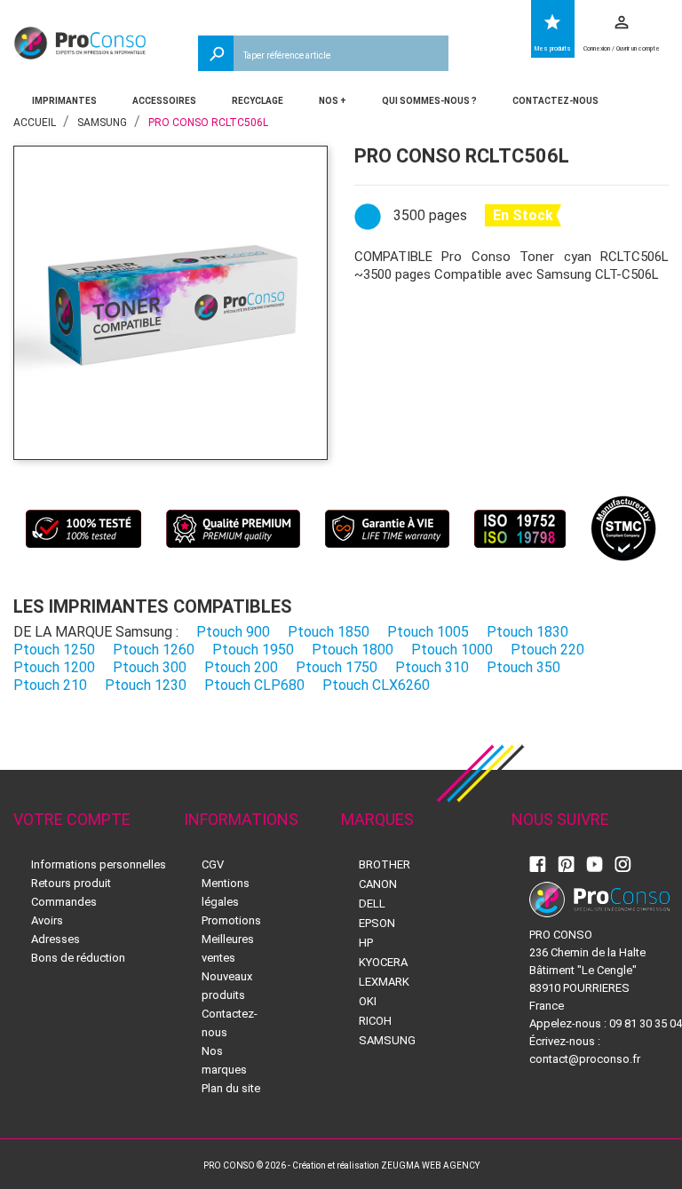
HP (366, 942)
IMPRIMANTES (64, 101)
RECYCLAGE (257, 101)
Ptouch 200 (241, 667)
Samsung (387, 1040)
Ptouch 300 (149, 667)
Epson (377, 923)
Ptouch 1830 (527, 631)
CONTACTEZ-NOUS (555, 101)
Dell (372, 903)
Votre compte (72, 819)
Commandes (64, 901)
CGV (213, 864)
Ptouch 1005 (428, 631)
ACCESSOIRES (164, 101)
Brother (384, 864)
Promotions (231, 920)
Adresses (55, 939)
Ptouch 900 (233, 631)
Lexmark (384, 981)
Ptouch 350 (523, 667)
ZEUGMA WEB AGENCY (430, 1165)
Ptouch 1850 (328, 631)
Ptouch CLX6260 (376, 685)
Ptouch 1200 (54, 667)
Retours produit (71, 883)
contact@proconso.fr (584, 1059)
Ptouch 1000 (452, 649)
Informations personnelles (98, 864)
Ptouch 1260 (153, 649)
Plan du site (231, 1088)
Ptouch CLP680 (254, 685)
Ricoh (375, 1020)
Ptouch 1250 (54, 649)
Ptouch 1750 (336, 667)
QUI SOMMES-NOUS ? (429, 101)
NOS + (332, 101)
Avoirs (47, 920)
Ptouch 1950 (253, 649)
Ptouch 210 (50, 685)
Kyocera (383, 962)
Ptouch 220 (547, 649)
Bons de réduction (78, 957)
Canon (378, 884)
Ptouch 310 (432, 667)
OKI (368, 1001)
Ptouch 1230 (145, 685)
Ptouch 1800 (352, 649)
